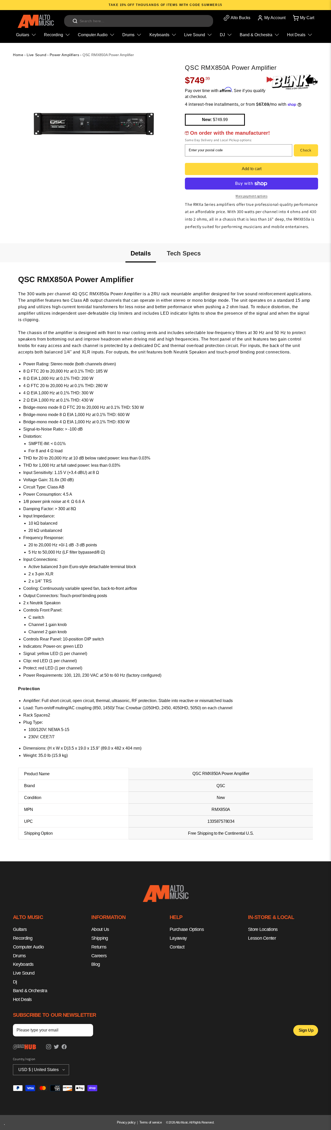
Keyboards (23, 964)
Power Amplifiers (64, 55)
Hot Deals (22, 999)
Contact (177, 947)
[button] (303, 18)
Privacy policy (126, 1122)
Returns (98, 947)
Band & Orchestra (30, 990)
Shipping (99, 938)
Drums (19, 955)
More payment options (251, 196)
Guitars (20, 929)
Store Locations (263, 929)
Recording (23, 938)
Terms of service (150, 1122)
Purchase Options (187, 929)
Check (305, 150)
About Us (100, 929)
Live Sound (37, 55)
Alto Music (182, 1122)
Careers (99, 955)
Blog (95, 964)
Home (18, 55)
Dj (15, 981)
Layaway (178, 938)
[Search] (75, 21)
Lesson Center (262, 938)
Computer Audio (28, 947)
